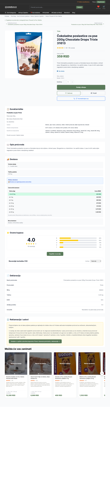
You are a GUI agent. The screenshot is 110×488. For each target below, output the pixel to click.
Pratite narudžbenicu (83, 2)
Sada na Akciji (57, 12)
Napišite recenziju (55, 254)
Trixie (58, 31)
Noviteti (46, 12)
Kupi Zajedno (24, 12)
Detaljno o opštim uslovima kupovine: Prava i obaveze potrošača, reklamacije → (35, 341)
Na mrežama (36, 12)
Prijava (94, 2)
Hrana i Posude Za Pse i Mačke (54, 16)
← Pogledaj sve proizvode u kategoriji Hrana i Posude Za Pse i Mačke (23, 20)
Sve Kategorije (11, 12)
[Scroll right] (102, 373)
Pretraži (79, 7)
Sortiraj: (87, 261)
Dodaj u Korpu (81, 87)
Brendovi (67, 12)
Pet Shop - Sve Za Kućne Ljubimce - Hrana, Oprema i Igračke (27, 16)
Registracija (101, 2)
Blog (73, 12)
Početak (7, 16)
